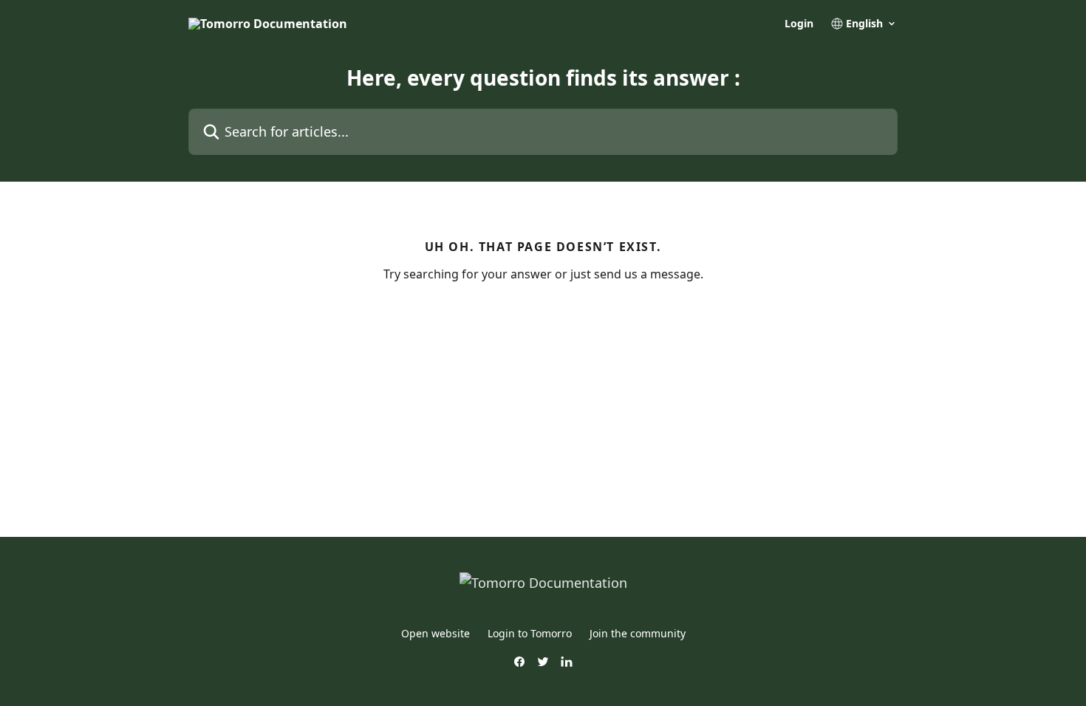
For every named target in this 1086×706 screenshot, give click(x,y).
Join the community (638, 633)
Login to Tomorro (530, 633)
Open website (435, 633)
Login (799, 23)
